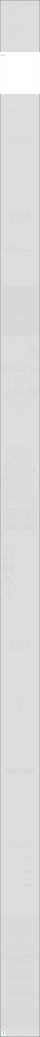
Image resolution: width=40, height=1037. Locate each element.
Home (3, 55)
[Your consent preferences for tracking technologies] (4, 1033)
